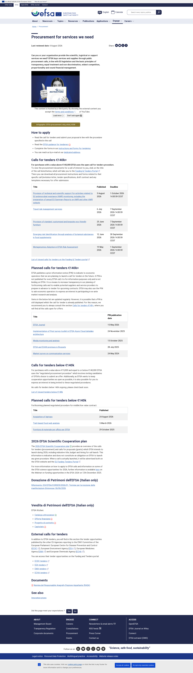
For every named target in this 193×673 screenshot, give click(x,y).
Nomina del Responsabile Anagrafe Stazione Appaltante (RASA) (62, 585)
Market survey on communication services (51, 353)
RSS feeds (93, 628)
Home (34, 27)
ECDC (34, 548)
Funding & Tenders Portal (86, 171)
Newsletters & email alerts (101, 624)
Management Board (42, 624)
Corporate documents (43, 633)
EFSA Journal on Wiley (139, 628)
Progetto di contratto (44, 523)
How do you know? (41, 1)
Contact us (94, 638)
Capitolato (39, 527)
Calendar (119, 12)
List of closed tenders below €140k (47, 392)
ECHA (78, 551)
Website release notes (108, 656)
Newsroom (47, 21)
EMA (41, 551)
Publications (88, 21)
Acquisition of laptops (42, 417)
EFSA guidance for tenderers (55, 144)
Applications (102, 21)
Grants (69, 638)
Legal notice (37, 656)
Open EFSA (24, 5)
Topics (60, 21)
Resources (73, 21)
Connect (45, 5)
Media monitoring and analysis (46, 341)
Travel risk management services (47, 209)
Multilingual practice (76, 656)
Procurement (72, 633)
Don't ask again (73, 115)
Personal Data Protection (55, 656)
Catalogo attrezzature (44, 515)
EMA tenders (40, 569)
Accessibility (92, 656)
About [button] (35, 21)
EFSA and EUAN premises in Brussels (49, 347)
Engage (116, 21)
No (75, 611)
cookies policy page (75, 664)
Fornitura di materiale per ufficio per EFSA (51, 430)
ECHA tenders (41, 573)
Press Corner (95, 633)
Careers (69, 624)
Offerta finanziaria (42, 519)
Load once (57, 115)
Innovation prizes (38, 598)
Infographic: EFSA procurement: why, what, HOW (55, 125)
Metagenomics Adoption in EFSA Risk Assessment (55, 247)
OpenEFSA (133, 624)
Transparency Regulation (44, 628)
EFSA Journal (35, 5)
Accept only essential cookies (143, 665)
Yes (69, 611)
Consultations (72, 628)
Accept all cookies (122, 665)
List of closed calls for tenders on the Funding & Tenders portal (59, 259)
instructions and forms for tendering (75, 148)
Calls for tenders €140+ (83, 305)
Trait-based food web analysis (46, 423)
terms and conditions (64, 112)
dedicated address (72, 152)
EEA (71, 548)
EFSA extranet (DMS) (138, 638)
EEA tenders (40, 565)
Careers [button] (128, 21)
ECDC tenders (41, 561)
